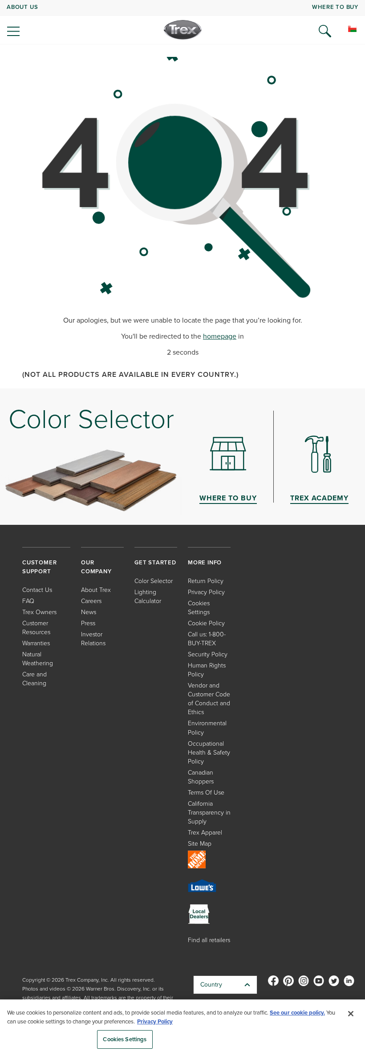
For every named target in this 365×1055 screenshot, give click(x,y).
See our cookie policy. (297, 1012)
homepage (219, 336)
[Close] (351, 1013)
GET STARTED (155, 562)
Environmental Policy (207, 728)
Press (88, 623)
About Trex (96, 590)
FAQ (28, 601)
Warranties (36, 643)
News (88, 612)
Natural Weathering (37, 659)
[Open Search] (325, 31)
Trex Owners (39, 612)
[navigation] (182, 22)
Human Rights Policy (207, 670)
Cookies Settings (124, 1039)
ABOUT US (22, 7)
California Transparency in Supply (209, 812)
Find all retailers (209, 940)
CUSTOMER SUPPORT (39, 566)
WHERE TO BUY (335, 7)
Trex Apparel (205, 832)
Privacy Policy (206, 592)
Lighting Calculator (147, 596)
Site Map (199, 843)
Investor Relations (93, 639)
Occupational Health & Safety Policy (209, 752)
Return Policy (205, 581)
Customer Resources (36, 628)
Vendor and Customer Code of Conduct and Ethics (209, 699)
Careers (91, 601)
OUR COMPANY (96, 566)
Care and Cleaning (34, 679)
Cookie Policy (206, 623)
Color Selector (153, 581)
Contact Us (37, 590)
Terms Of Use (206, 792)
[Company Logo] (183, 30)
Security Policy (207, 654)
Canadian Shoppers (201, 777)
